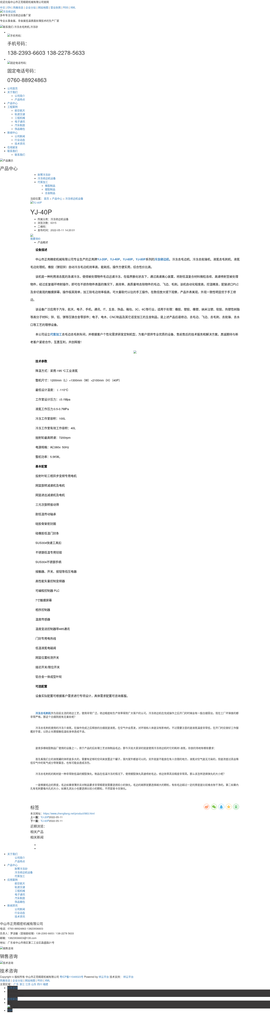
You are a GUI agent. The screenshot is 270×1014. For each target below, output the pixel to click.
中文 (2, 7)
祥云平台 (104, 977)
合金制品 (50, 193)
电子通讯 (20, 121)
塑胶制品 (50, 189)
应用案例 (12, 879)
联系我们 (12, 151)
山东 (33, 984)
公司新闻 (20, 136)
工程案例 (12, 106)
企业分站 (31, 7)
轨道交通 (20, 114)
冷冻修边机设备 (47, 178)
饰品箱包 (20, 129)
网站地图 (43, 7)
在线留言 (12, 147)
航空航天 (20, 110)
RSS (65, 7)
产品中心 (12, 103)
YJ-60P (45, 821)
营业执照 (56, 7)
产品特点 (20, 99)
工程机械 (20, 118)
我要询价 (35, 238)
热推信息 (18, 7)
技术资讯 (20, 143)
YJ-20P (45, 817)
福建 (45, 984)
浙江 (22, 984)
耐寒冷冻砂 (44, 174)
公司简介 (20, 95)
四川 (39, 984)
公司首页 (12, 88)
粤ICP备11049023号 (71, 977)
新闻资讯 (12, 905)
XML (73, 7)
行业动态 (20, 140)
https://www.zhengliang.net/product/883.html (69, 813)
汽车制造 (20, 125)
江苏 (27, 984)
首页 (46, 198)
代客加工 (43, 182)
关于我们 (12, 92)
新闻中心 (12, 132)
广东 (16, 984)
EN (9, 7)
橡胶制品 (50, 185)
